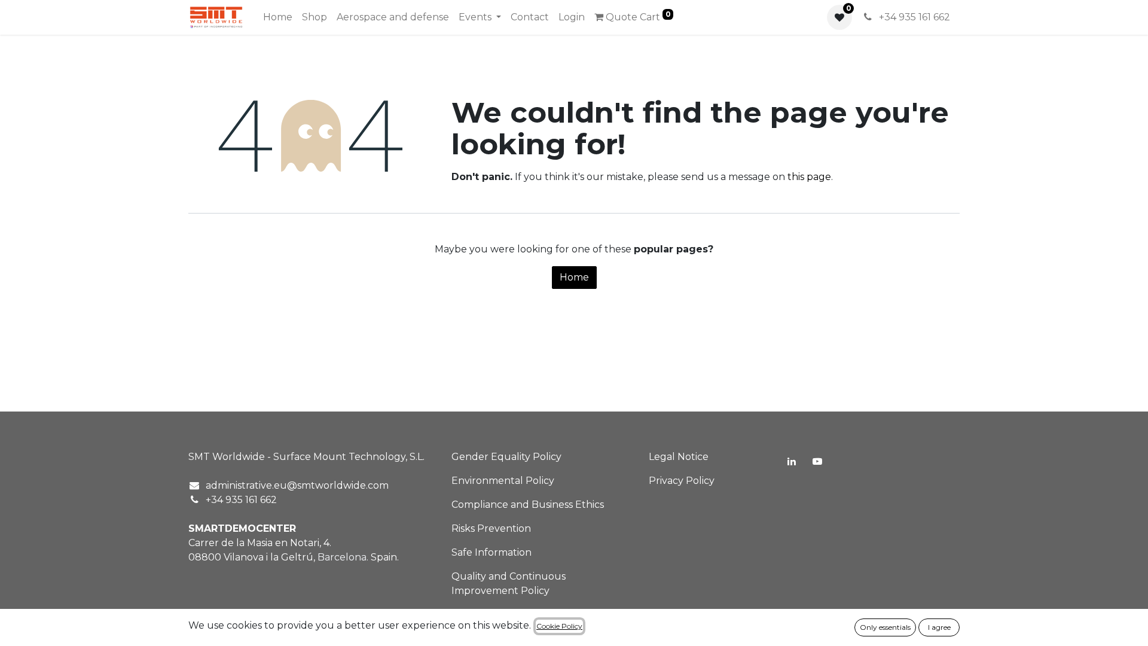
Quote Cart (637, 16)
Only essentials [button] (885, 627)
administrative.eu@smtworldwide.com (297, 485)
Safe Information (491, 552)
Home (574, 277)
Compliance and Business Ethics (527, 504)
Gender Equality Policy (506, 456)
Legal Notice (679, 456)
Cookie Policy (559, 625)
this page (809, 176)
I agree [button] (939, 627)
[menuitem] (277, 17)
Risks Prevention (491, 528)
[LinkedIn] (791, 461)
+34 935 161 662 (913, 17)
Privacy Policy (682, 480)
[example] (817, 461)
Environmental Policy (502, 480)
